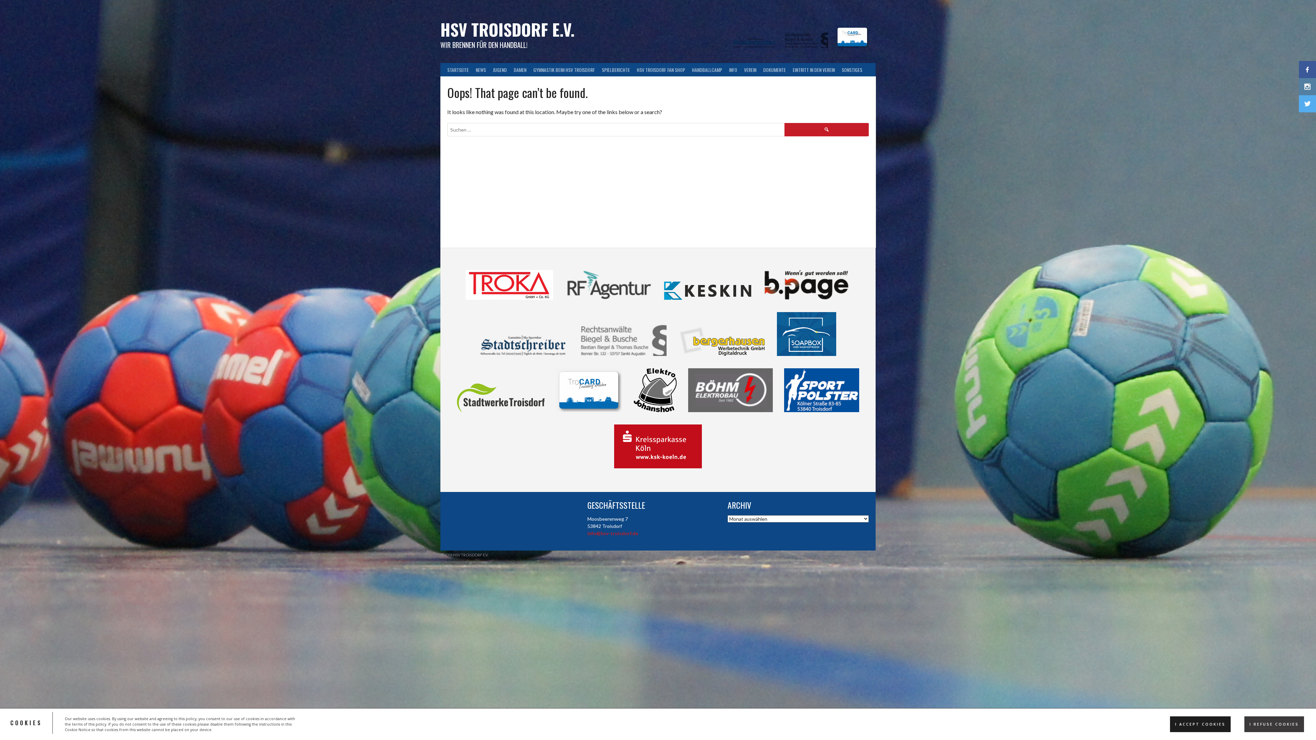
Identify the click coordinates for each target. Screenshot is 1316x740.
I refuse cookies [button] (1274, 724)
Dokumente (774, 69)
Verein (750, 69)
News (481, 69)
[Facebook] (1307, 69)
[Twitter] (1307, 103)
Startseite (458, 69)
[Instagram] (1307, 86)
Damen (520, 69)
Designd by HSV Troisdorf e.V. (847, 555)
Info (733, 69)
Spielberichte (616, 69)
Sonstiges (852, 69)
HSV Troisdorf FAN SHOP (661, 69)
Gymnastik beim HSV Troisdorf (564, 69)
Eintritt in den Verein (814, 69)
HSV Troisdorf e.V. (507, 29)
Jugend (500, 69)
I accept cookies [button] (1200, 724)
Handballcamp (707, 69)
